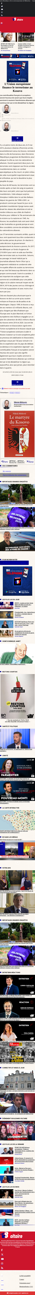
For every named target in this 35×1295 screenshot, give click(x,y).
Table (23, 118)
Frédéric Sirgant (19, 1171)
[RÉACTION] (16, 1019)
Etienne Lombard (19, 617)
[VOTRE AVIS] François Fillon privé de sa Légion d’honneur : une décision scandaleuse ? (14, 914)
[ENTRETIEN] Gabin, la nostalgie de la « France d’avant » (17, 1063)
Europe (9, 120)
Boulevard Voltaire (19, 1163)
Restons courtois (9, 672)
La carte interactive (10, 808)
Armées (7, 118)
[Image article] (9, 37)
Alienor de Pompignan (20, 1206)
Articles (3, 118)
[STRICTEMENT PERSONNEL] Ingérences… (13, 664)
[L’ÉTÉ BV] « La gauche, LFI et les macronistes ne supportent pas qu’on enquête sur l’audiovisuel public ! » (17, 779)
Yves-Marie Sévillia (19, 1181)
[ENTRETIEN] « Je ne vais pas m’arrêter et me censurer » (17, 1041)
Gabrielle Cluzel (19, 627)
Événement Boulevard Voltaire (14, 1118)
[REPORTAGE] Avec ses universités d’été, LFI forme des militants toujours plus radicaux (17, 528)
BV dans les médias (10, 837)
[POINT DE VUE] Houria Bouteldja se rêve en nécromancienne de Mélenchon (8, 46)
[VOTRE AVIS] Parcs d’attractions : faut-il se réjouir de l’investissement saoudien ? (16, 891)
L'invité (5, 756)
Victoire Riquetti (19, 636)
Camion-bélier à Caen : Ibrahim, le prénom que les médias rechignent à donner (26, 46)
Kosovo (5, 120)
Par (5, 50)
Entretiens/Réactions (11, 972)
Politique (19, 118)
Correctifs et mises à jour (13, 1068)
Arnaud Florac (18, 1154)
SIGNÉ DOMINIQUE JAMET (11, 641)
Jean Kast (17, 608)
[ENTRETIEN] (16, 996)
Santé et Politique (10, 726)
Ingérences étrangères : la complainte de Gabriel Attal (16, 1114)
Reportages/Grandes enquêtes (15, 482)
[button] (17, 553)
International (13, 118)
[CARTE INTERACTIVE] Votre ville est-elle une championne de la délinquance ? (14, 831)
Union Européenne (29, 118)
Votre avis (6, 868)
